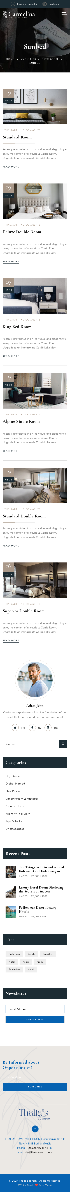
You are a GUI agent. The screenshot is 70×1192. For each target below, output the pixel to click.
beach (31, 954)
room (40, 961)
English (53, 4)
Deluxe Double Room (22, 231)
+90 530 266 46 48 (37, 1147)
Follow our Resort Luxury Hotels (37, 910)
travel (31, 969)
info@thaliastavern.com (38, 1152)
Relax (26, 961)
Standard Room (17, 137)
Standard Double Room (24, 516)
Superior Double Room (24, 611)
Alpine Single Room (21, 421)
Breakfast (48, 954)
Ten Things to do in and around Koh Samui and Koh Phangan (41, 869)
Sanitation (14, 969)
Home (10, 59)
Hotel (12, 961)
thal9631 (10, 130)
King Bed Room (17, 326)
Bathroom (50, 59)
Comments (31, 130)
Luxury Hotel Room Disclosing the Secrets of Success (41, 889)
